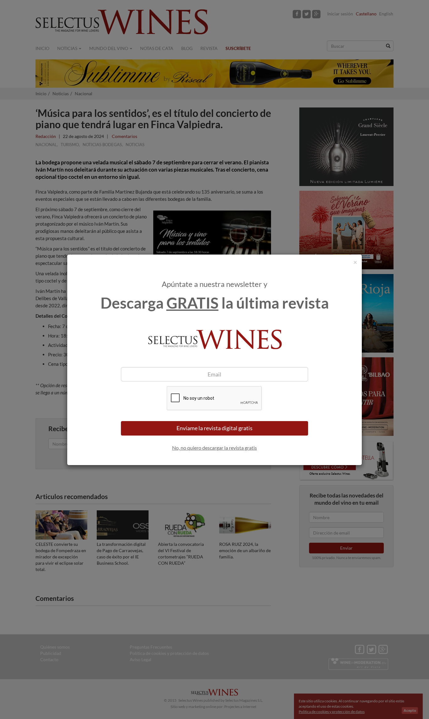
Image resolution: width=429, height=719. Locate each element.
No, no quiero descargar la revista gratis (214, 448)
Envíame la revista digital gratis (214, 428)
